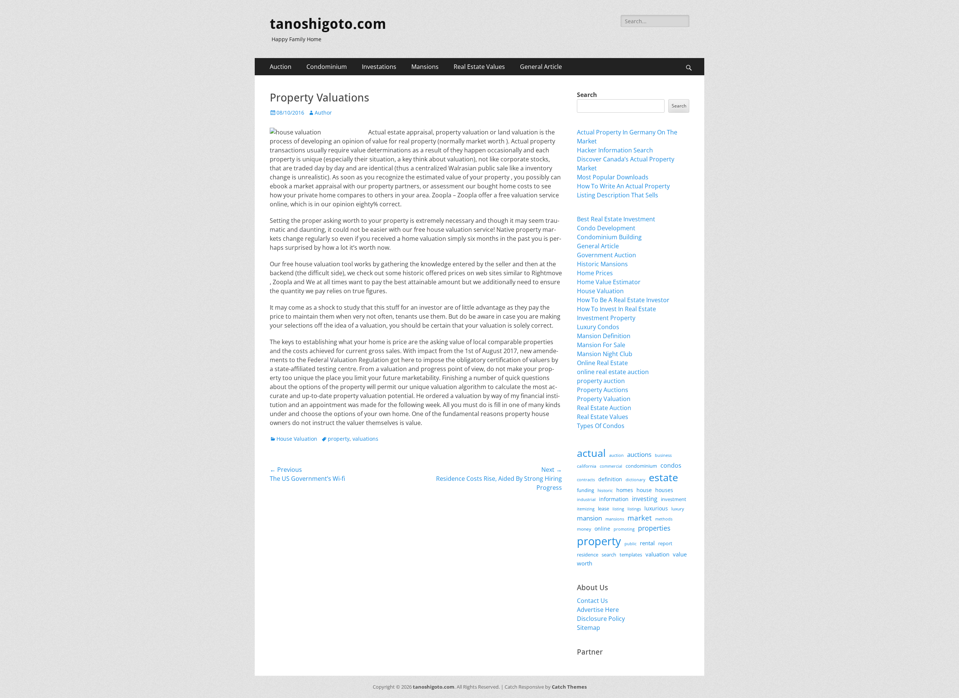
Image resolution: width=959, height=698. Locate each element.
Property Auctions (602, 390)
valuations (365, 438)
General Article (541, 67)
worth (584, 563)
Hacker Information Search (615, 150)
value (680, 554)
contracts (586, 479)
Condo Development (606, 228)
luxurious (656, 508)
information (614, 499)
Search (587, 95)
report (665, 543)
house (644, 490)
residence (587, 554)
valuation (657, 554)
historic (605, 490)
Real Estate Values (479, 67)
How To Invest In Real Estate (616, 309)
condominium (641, 466)
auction (616, 455)
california (586, 466)
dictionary (635, 479)
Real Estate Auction (604, 408)
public (630, 543)
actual (591, 453)
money (584, 529)
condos (670, 465)
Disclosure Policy (601, 618)
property (339, 438)
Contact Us (592, 601)
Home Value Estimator (609, 282)
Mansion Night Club (604, 354)
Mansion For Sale (601, 345)
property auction (601, 381)
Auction (280, 67)
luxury (677, 509)
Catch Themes (569, 686)
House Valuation (296, 438)
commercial (611, 466)
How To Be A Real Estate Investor (623, 300)
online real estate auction (613, 372)
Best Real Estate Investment (616, 219)
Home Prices (595, 273)
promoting (624, 529)
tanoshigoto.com (328, 24)
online (602, 528)
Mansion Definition (603, 336)
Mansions (425, 67)
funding (585, 490)
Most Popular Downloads (612, 177)
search (609, 554)
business (663, 455)
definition (610, 479)
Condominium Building (609, 237)
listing (618, 509)
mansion (589, 518)
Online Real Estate (602, 363)
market (639, 517)
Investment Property (606, 318)
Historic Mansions (602, 264)
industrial (586, 499)
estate (663, 477)
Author (323, 112)
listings (634, 509)
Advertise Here (598, 610)
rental (647, 543)
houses (664, 490)
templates (631, 554)
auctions (639, 454)
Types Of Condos (600, 426)
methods (663, 519)
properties (654, 528)
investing (644, 499)
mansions (614, 519)
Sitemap (588, 627)
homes (624, 490)
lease (603, 508)
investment (673, 499)
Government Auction (606, 255)
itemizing (586, 509)
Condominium (326, 67)
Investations (379, 67)
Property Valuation (603, 399)
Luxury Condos (598, 327)
